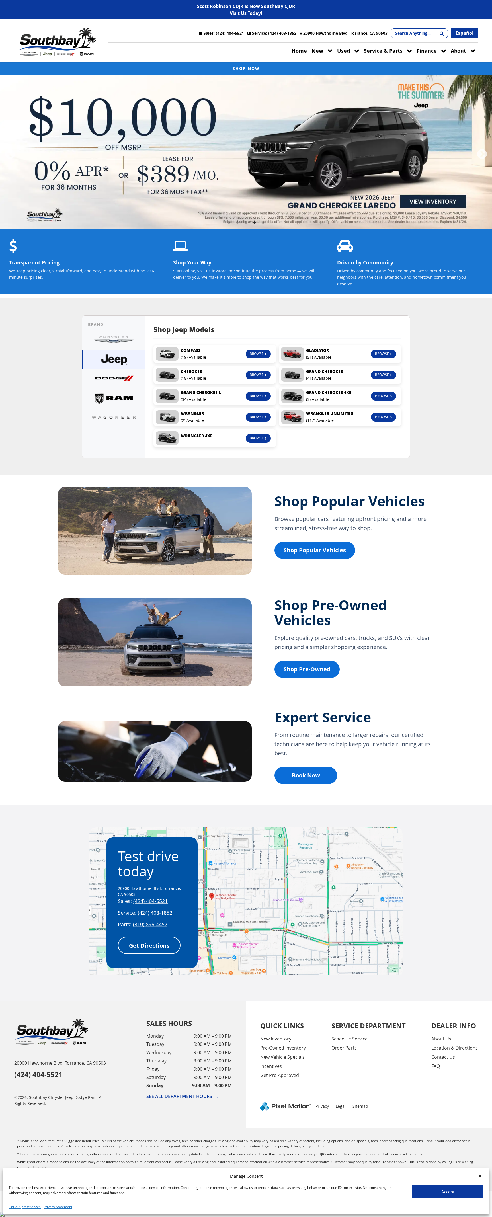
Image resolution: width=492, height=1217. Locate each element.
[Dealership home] (57, 42)
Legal (341, 1106)
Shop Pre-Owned (307, 669)
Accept (447, 1192)
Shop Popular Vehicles (315, 550)
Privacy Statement (58, 1206)
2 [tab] (238, 222)
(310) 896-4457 (150, 924)
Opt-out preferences (25, 1206)
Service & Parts (383, 50)
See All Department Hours (182, 1096)
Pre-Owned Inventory (283, 1048)
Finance (427, 50)
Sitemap (360, 1106)
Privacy (322, 1106)
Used (343, 50)
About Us (441, 1039)
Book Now (306, 775)
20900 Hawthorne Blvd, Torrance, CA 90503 (60, 1063)
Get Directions (149, 945)
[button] (480, 1176)
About (458, 50)
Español (464, 33)
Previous (10, 154)
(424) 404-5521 (150, 901)
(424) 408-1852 (155, 912)
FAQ (435, 1066)
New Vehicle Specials (282, 1057)
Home (299, 50)
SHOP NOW (246, 68)
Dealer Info (453, 1025)
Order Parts (344, 1048)
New (317, 50)
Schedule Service (349, 1039)
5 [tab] (263, 222)
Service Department (368, 1025)
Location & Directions (454, 1048)
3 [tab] (246, 222)
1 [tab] (229, 222)
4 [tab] (255, 222)
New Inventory (275, 1039)
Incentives (271, 1066)
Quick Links (282, 1025)
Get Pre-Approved (279, 1075)
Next (482, 154)
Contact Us (443, 1057)
